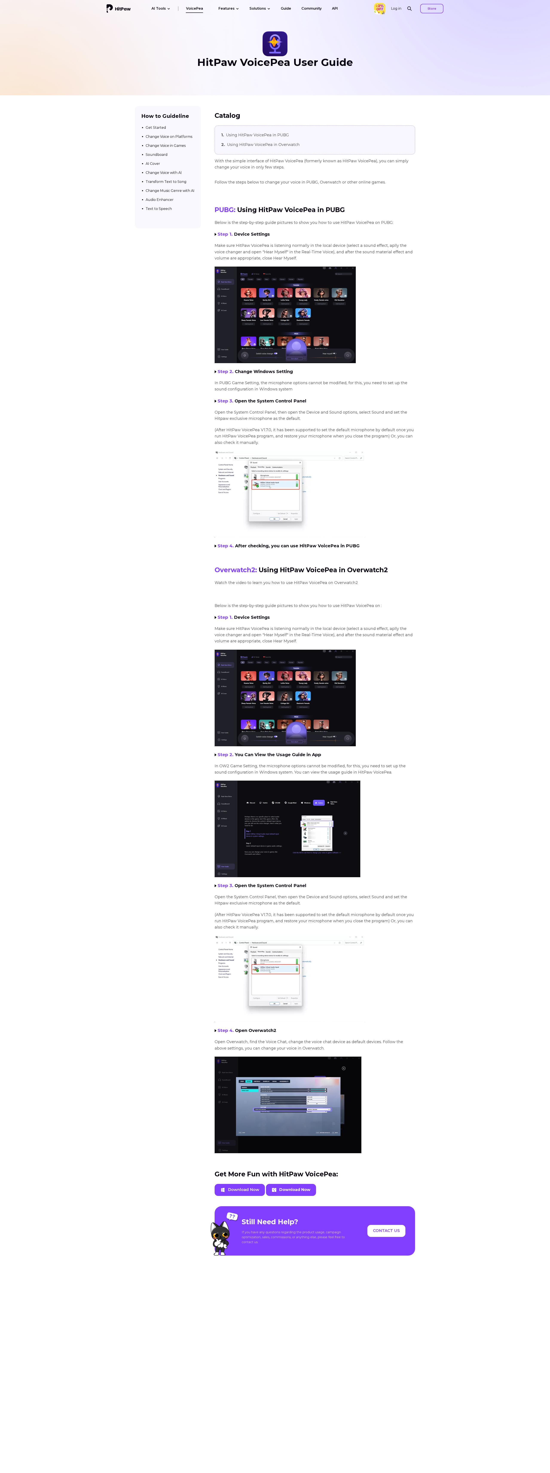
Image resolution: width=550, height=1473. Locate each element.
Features (226, 8)
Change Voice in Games (166, 145)
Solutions (257, 8)
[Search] (410, 9)
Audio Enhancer (160, 199)
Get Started (156, 127)
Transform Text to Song (166, 181)
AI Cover (153, 163)
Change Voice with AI (164, 172)
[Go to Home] (119, 8)
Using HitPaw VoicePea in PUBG (255, 135)
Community (311, 8)
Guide (286, 8)
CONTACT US (386, 1230)
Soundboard (157, 154)
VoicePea (194, 8)
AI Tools (158, 8)
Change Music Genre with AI (170, 190)
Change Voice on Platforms (169, 136)
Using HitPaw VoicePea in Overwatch (260, 144)
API (335, 8)
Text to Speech (159, 208)
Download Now (243, 1189)
